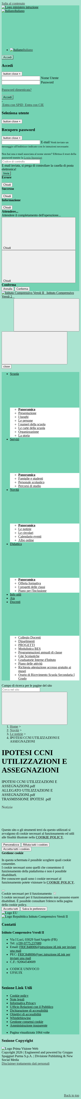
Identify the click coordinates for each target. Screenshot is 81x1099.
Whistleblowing (20, 1018)
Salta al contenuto (13, 3)
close (6, 366)
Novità (14, 730)
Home (14, 726)
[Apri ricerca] (46, 315)
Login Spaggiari (33, 157)
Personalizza (11, 844)
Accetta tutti (16, 849)
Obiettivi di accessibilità (25, 1014)
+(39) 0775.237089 (28, 943)
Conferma (22, 288)
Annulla (7, 288)
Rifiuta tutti (35, 844)
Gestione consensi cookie (26, 1021)
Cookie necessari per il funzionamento (27, 893)
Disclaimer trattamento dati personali (25, 1063)
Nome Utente (50, 78)
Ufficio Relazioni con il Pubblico (31, 1007)
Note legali (17, 999)
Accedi (7, 57)
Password (47, 82)
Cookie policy (19, 995)
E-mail (45, 142)
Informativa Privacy (23, 1003)
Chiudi (7, 184)
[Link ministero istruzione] (20, 7)
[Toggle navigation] (34, 347)
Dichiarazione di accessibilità (29, 1010)
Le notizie (16, 734)
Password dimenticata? (17, 89)
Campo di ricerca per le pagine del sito (27, 685)
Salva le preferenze (33, 908)
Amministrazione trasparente (28, 1025)
